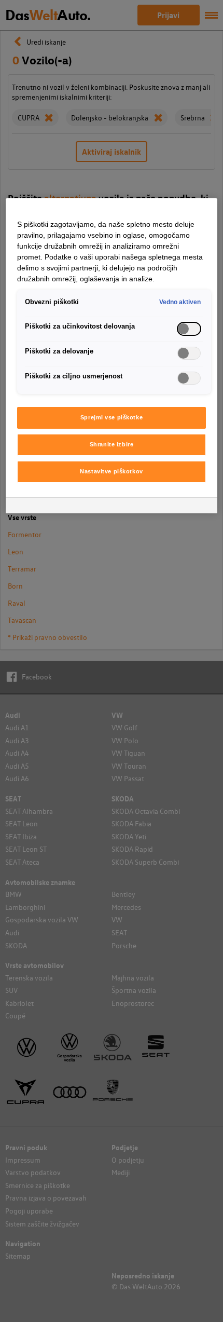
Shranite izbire (112, 444)
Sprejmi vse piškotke (111, 417)
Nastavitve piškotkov (111, 471)
